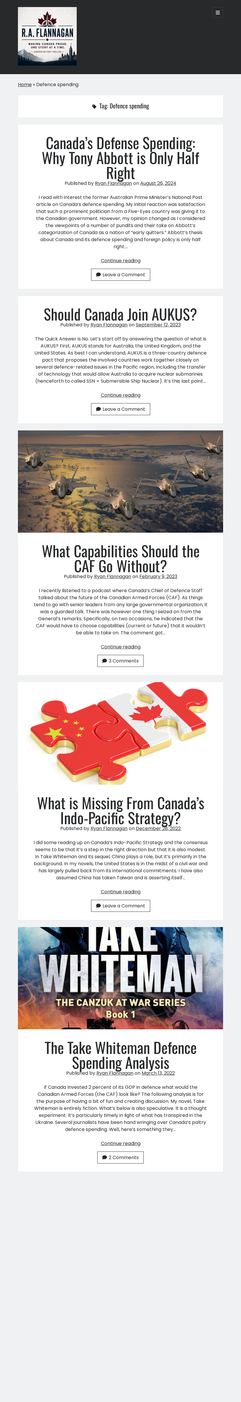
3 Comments (124, 660)
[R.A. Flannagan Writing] (47, 62)
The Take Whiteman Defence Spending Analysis (120, 978)
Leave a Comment (124, 274)
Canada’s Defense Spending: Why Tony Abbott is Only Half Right (120, 157)
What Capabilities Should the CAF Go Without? (120, 481)
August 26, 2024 (158, 183)
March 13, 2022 (158, 1073)
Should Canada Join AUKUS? (120, 314)
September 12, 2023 (158, 324)
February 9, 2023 (158, 576)
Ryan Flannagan (113, 183)
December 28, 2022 (158, 828)
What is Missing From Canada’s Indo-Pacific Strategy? (120, 733)
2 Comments (124, 1157)
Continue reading (120, 260)
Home (25, 84)
